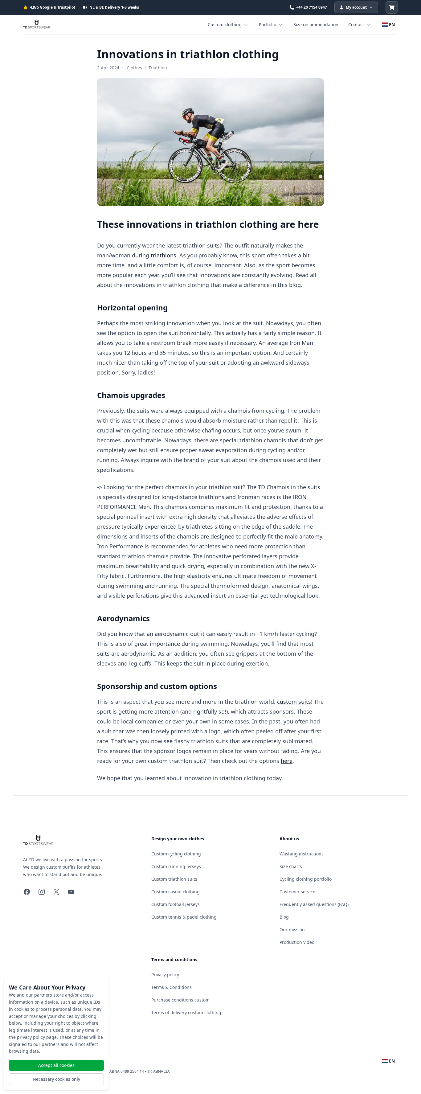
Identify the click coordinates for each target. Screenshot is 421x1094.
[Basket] (392, 7)
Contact (356, 24)
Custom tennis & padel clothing (184, 917)
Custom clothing (225, 24)
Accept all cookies (56, 1065)
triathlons (163, 255)
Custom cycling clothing (176, 854)
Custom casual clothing (175, 892)
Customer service (297, 892)
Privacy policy (165, 974)
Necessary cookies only (56, 1079)
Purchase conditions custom (180, 1000)
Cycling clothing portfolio (306, 879)
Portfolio (267, 24)
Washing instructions (302, 854)
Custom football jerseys (175, 904)
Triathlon (158, 68)
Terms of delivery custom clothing (186, 1012)
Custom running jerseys (176, 866)
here (286, 760)
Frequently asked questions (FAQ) (314, 904)
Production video (297, 942)
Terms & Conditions (171, 987)
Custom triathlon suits (174, 879)
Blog (284, 917)
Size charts (291, 866)
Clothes (134, 68)
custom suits (294, 701)
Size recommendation (315, 24)
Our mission (292, 929)
